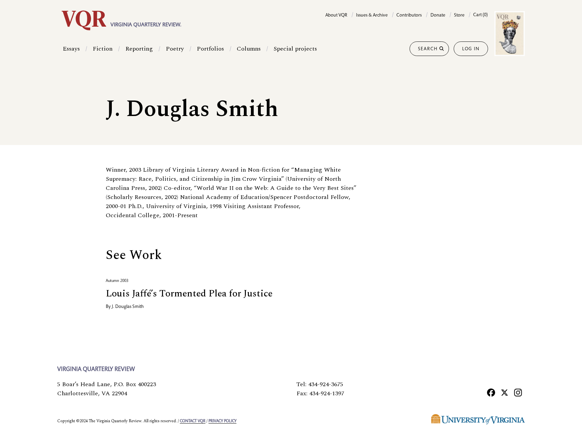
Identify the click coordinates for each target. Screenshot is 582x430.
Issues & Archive (372, 15)
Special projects (295, 48)
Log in (471, 49)
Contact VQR (192, 421)
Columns (249, 48)
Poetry (175, 48)
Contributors (409, 15)
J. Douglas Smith (128, 307)
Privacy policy (222, 421)
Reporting (139, 48)
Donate (437, 15)
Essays (71, 48)
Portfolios (210, 48)
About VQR (336, 15)
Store (459, 15)
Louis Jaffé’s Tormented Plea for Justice (189, 293)
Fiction (102, 48)
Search (428, 49)
